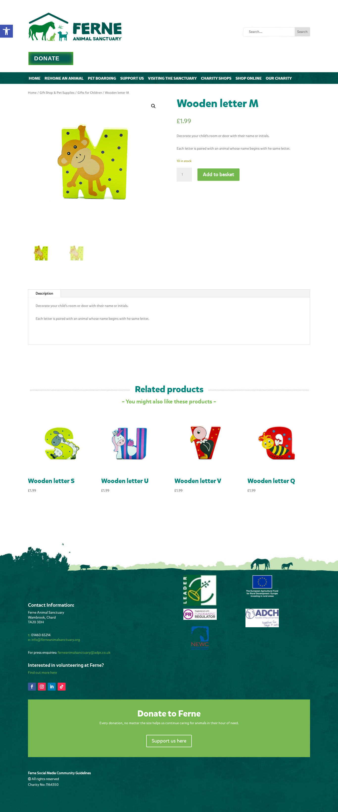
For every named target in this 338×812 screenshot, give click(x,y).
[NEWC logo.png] (200, 649)
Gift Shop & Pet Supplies (57, 93)
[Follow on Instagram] (42, 687)
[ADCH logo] (262, 626)
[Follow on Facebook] (32, 687)
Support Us (132, 78)
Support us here (169, 741)
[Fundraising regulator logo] (200, 619)
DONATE (46, 58)
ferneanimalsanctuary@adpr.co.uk (84, 652)
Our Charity (279, 78)
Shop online (249, 78)
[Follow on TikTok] (62, 687)
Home (34, 78)
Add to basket (218, 174)
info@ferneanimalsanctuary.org (55, 640)
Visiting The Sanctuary (172, 78)
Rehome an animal (64, 78)
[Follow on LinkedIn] (52, 687)
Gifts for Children (89, 93)
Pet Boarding (102, 78)
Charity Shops (216, 78)
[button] (6, 31)
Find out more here (42, 673)
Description (44, 293)
